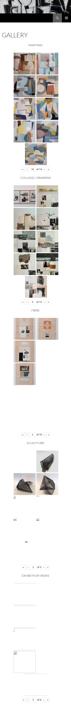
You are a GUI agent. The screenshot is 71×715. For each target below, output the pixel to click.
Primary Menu (66, 17)
